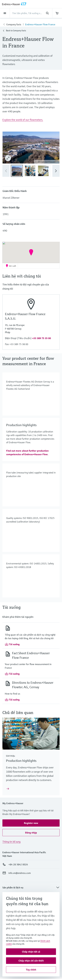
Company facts (13, 24)
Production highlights (21, 761)
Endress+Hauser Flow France (40, 24)
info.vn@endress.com (19, 872)
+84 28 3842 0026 (18, 864)
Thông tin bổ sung (11, 841)
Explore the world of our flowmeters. (22, 119)
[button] (56, 171)
